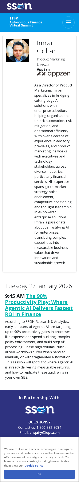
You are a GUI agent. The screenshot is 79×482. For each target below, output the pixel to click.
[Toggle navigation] (68, 22)
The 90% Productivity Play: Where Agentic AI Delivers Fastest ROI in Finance (39, 305)
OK (39, 474)
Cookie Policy (34, 465)
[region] (39, 459)
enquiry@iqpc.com (44, 432)
